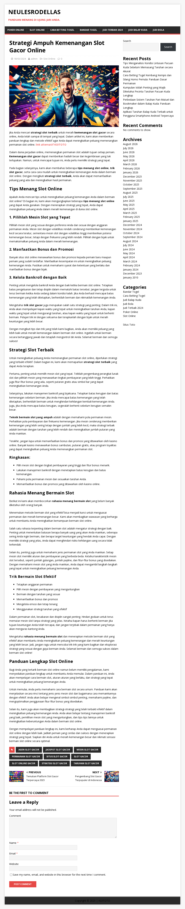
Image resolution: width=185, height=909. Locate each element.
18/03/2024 (20, 58)
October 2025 (131, 184)
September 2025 (132, 188)
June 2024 (129, 249)
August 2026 (130, 144)
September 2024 (132, 237)
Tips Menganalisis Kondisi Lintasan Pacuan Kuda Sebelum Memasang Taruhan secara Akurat (148, 67)
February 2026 (131, 168)
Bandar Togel (88, 29)
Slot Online (37, 29)
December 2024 (132, 225)
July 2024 (128, 245)
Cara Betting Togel (62, 29)
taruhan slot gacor (86, 763)
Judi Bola (158, 29)
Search (127, 41)
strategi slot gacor (54, 763)
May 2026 (129, 156)
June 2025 (129, 200)
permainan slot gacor (26, 756)
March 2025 (130, 213)
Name (13, 843)
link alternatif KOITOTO (51, 144)
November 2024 (132, 229)
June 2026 (129, 152)
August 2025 (130, 192)
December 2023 (132, 273)
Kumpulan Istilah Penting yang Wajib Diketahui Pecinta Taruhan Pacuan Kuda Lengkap (146, 91)
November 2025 (132, 180)
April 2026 (129, 160)
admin (34, 58)
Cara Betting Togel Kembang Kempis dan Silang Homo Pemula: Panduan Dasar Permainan (147, 79)
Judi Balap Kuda (137, 29)
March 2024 (130, 261)
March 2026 (130, 164)
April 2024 (129, 257)
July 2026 (128, 148)
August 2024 (130, 241)
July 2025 (128, 196)
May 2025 (129, 204)
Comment (15, 815)
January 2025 (130, 221)
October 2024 (131, 233)
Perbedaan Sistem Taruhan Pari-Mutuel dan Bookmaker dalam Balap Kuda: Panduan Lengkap (148, 103)
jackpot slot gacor (58, 749)
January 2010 (130, 277)
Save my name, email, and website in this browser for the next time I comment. (59, 874)
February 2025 (131, 216)
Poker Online (15, 29)
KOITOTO (104, 900)
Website (14, 864)
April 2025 (129, 209)
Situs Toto (129, 324)
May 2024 (129, 253)
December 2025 (132, 176)
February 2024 (131, 265)
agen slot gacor (28, 749)
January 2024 (130, 269)
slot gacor (81, 756)
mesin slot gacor (87, 749)
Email (12, 853)
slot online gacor (23, 763)
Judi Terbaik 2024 (113, 29)
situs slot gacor (56, 756)
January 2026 (130, 172)
